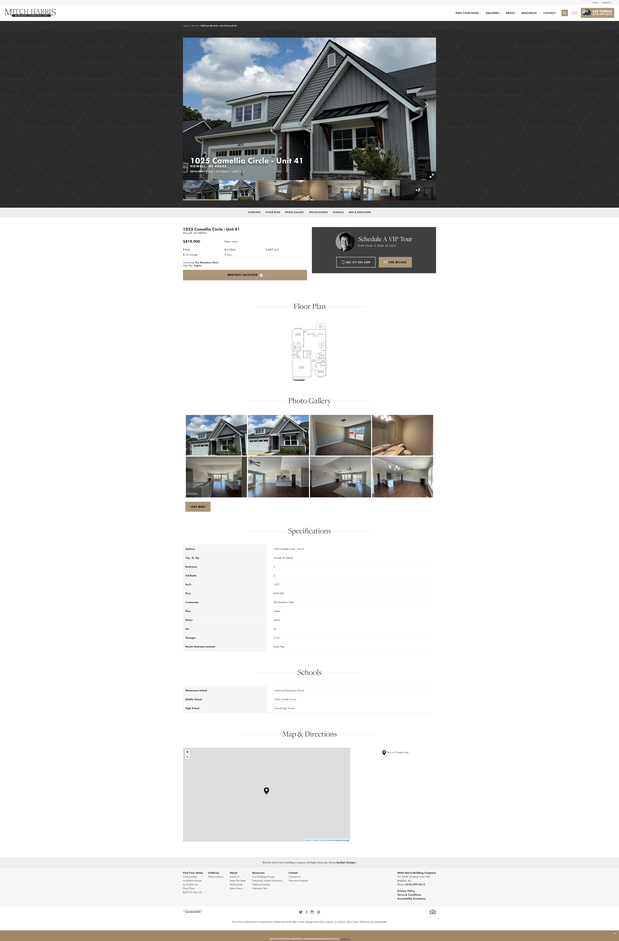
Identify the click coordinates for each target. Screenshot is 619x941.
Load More (198, 507)
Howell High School (285, 708)
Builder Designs (346, 862)
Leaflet (307, 840)
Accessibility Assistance (411, 898)
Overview (254, 212)
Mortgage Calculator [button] (243, 275)
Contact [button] (549, 13)
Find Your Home (193, 873)
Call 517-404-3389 (358, 262)
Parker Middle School (285, 699)
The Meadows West (206, 262)
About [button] (510, 13)
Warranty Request (298, 880)
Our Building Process (263, 876)
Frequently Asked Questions (267, 880)
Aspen (197, 265)
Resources (258, 873)
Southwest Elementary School (289, 690)
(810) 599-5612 (415, 884)
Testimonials (236, 884)
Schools (338, 212)
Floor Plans (189, 888)
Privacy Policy (406, 891)
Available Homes (192, 880)
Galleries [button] (492, 13)
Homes (186, 25)
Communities (190, 876)
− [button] (187, 757)
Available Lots (190, 884)
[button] (564, 13)
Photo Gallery (294, 212)
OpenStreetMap (328, 840)
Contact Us (606, 2)
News (595, 2)
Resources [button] (529, 13)
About (233, 873)
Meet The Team (238, 880)
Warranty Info (259, 888)
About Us (235, 876)
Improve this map (341, 840)
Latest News (236, 888)
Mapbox (316, 840)
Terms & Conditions (409, 894)
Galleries (213, 873)
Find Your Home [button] (467, 13)
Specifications (318, 212)
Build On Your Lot (192, 892)
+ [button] (187, 752)
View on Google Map (397, 752)
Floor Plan (272, 212)
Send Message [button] (397, 262)
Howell (195, 25)
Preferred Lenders (261, 884)
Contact (293, 873)
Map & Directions (360, 212)
